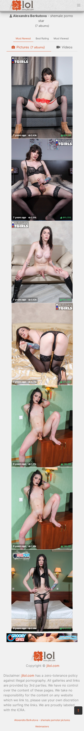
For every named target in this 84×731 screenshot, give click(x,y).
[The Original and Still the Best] (42, 641)
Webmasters (42, 726)
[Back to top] (78, 710)
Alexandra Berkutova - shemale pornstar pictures (42, 720)
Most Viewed (61, 38)
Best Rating (42, 38)
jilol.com (52, 666)
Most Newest (23, 38)
